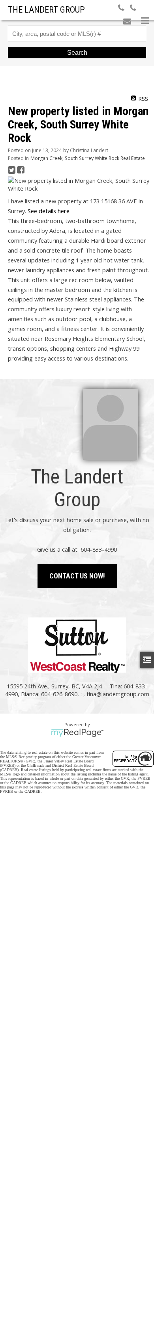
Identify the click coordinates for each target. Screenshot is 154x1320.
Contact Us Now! (77, 576)
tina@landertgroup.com (117, 694)
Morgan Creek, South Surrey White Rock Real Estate (87, 158)
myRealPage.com (77, 732)
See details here (48, 211)
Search (77, 52)
